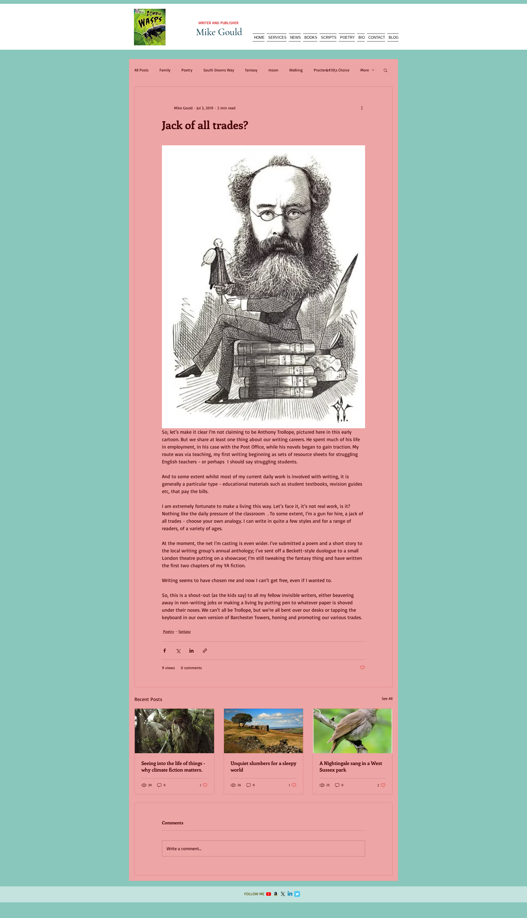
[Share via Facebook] (164, 650)
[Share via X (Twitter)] (178, 650)
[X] (283, 894)
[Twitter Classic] (297, 894)
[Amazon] (276, 894)
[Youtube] (268, 894)
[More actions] (361, 107)
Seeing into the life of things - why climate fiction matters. (173, 766)
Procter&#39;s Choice (331, 70)
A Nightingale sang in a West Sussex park (350, 766)
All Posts (141, 70)
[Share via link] (205, 650)
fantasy (251, 70)
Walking (296, 70)
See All (387, 698)
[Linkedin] (290, 894)
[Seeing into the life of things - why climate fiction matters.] (174, 731)
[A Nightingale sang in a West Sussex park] (352, 731)
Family (164, 70)
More (364, 70)
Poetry (186, 70)
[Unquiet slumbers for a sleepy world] (263, 731)
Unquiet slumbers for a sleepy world (263, 766)
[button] (385, 70)
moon (273, 70)
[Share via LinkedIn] (191, 650)
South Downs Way (218, 70)
